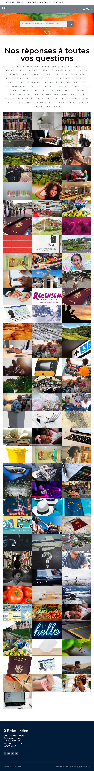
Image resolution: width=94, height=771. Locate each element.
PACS (37, 90)
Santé (81, 94)
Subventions (74, 98)
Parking (58, 90)
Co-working (61, 70)
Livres (38, 86)
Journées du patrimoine (15, 86)
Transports (41, 102)
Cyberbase (83, 70)
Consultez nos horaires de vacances (76, 2)
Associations (11, 70)
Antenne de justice (50, 66)
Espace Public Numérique (18, 78)
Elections (45, 74)
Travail (51, 102)
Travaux (60, 102)
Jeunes (84, 82)
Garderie (84, 78)
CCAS (45, 70)
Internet (60, 82)
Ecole (24, 74)
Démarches (14, 74)
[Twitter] (16, 753)
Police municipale (32, 94)
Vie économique (52, 106)
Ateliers (23, 70)
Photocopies (15, 94)
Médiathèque (26, 90)
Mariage (85, 86)
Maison (76, 86)
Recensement (60, 94)
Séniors (86, 98)
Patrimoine (70, 90)
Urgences (83, 102)
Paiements (48, 90)
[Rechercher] (70, 24)
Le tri (31, 86)
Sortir (47, 98)
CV (52, 70)
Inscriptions (48, 82)
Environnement (78, 74)
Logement (49, 86)
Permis (81, 90)
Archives (79, 66)
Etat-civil (49, 78)
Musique (14, 90)
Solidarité (29, 98)
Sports (63, 98)
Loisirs (59, 86)
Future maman (63, 78)
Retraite (72, 94)
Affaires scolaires (24, 66)
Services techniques (14, 98)
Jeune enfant (72, 82)
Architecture (67, 66)
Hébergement (33, 82)
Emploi (56, 74)
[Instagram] (12, 753)
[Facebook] (5, 753)
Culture (72, 70)
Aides (37, 66)
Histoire (21, 82)
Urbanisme (71, 102)
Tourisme (19, 102)
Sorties (39, 98)
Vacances (38, 106)
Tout (12, 66)
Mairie (67, 86)
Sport (55, 98)
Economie (34, 74)
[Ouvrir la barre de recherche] (76, 9)
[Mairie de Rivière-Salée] (4, 9)
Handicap (10, 82)
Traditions (30, 102)
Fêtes (74, 78)
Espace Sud (37, 78)
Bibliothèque (35, 70)
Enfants (64, 74)
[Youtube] (8, 753)
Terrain (9, 102)
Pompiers (46, 94)
